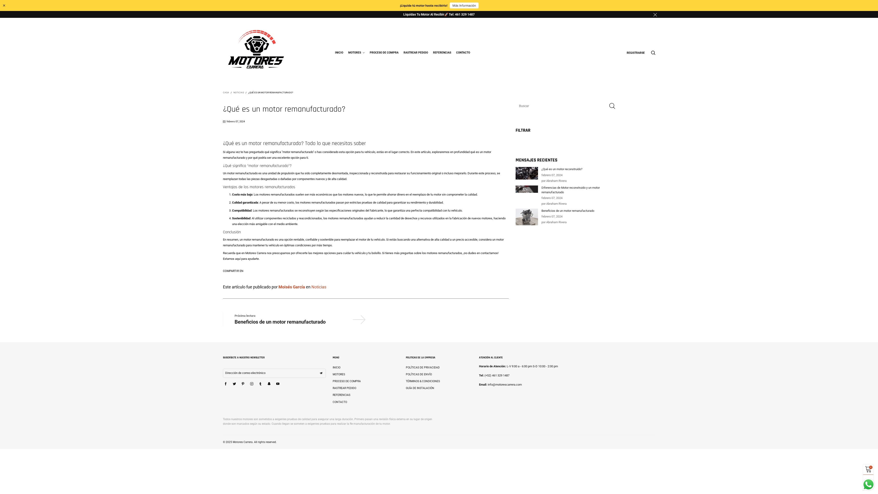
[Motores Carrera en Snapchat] (269, 384)
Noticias (318, 287)
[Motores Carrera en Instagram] (251, 384)
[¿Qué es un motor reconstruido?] (527, 173)
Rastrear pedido (416, 52)
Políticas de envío (419, 374)
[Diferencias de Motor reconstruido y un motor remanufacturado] (527, 189)
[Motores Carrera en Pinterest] (243, 384)
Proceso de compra (384, 52)
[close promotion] (655, 14)
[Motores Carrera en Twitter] (234, 384)
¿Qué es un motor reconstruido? (561, 169)
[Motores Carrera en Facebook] (225, 384)
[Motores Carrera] (256, 52)
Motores (355, 52)
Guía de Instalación (420, 388)
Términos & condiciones (423, 381)
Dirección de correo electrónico (245, 373)
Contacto (463, 52)
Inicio (339, 52)
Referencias (442, 52)
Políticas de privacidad (423, 367)
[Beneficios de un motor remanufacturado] (527, 217)
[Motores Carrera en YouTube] (278, 384)
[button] (612, 105)
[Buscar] (653, 52)
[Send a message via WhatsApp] (868, 484)
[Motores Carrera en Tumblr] (260, 384)
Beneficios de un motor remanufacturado (280, 322)
